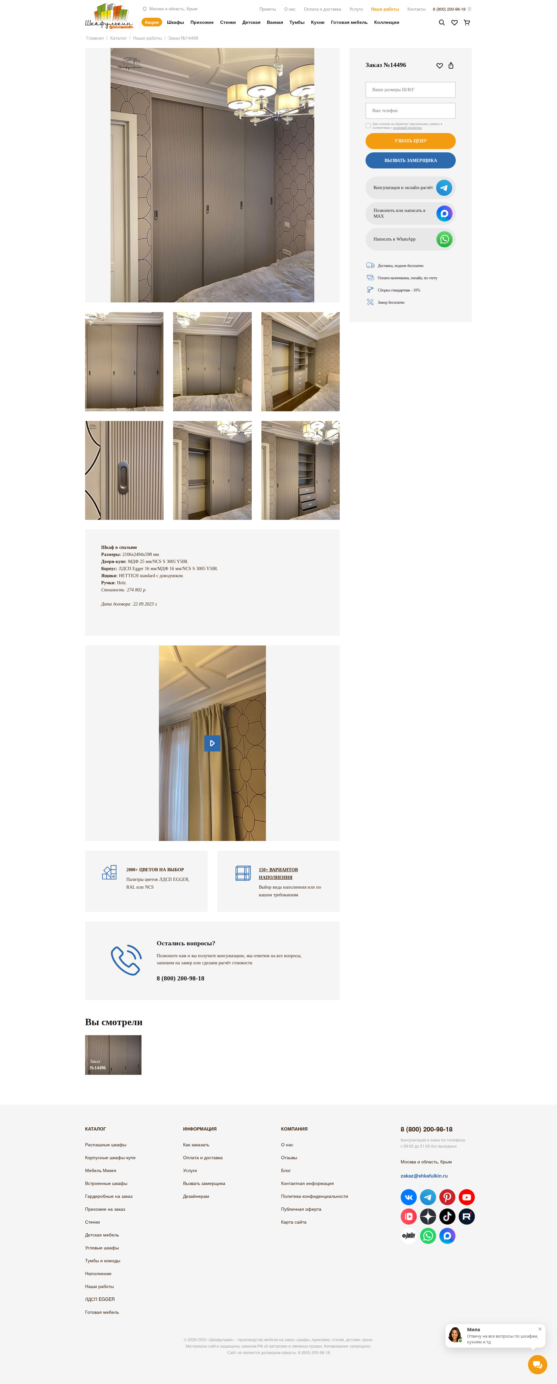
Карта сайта (294, 1221)
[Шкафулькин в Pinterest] (447, 1197)
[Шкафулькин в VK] (409, 1197)
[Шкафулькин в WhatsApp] (428, 1236)
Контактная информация (307, 1183)
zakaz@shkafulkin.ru (424, 1175)
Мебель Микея (100, 1170)
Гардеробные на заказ (108, 1196)
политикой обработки (407, 127)
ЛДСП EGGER (100, 1299)
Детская (251, 22)
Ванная (275, 22)
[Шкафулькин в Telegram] (428, 1197)
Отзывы (289, 1157)
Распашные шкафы (105, 1144)
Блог (286, 1170)
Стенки (228, 22)
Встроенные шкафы (106, 1183)
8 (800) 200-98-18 (449, 9)
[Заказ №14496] (113, 1038)
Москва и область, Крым (172, 8)
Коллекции (386, 22)
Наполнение (98, 1273)
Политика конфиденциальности (314, 1196)
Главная (95, 37)
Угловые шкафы (102, 1247)
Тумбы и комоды (102, 1260)
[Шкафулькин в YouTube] (467, 1197)
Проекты (267, 9)
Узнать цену (411, 140)
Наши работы (385, 9)
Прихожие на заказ (105, 1209)
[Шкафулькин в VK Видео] (409, 1216)
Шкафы (175, 22)
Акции (152, 22)
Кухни (318, 22)
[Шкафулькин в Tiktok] (447, 1216)
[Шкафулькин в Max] (447, 1236)
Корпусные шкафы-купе (110, 1157)
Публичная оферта (301, 1209)
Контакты (416, 9)
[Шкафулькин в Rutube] (467, 1216)
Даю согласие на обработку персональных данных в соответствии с (407, 125)
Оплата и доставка (322, 9)
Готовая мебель (349, 22)
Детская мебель (102, 1234)
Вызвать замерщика (204, 1183)
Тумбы (297, 22)
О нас (290, 9)
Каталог (118, 37)
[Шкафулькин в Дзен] (428, 1216)
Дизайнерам (196, 1196)
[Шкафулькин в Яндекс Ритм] (409, 1236)
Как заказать (196, 1144)
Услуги (356, 9)
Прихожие (202, 22)
